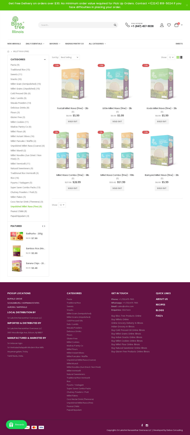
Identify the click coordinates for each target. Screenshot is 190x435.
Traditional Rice (20, 69)
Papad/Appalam (20, 216)
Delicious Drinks (20, 107)
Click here (126, 310)
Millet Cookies (20, 122)
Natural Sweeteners (22, 168)
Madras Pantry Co (21, 126)
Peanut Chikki (19, 211)
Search (115, 25)
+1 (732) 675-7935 (126, 299)
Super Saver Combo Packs (25, 187)
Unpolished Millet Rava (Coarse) (28, 145)
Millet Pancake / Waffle (23, 141)
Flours (15, 112)
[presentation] (42, 226)
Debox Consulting (175, 430)
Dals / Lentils (18, 98)
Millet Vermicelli (20, 163)
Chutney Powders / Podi (24, 192)
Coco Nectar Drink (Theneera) (27, 201)
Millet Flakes (18, 196)
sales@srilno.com (125, 306)
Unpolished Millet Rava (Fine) (26, 206)
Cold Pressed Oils (21, 93)
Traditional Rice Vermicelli (25, 173)
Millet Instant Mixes (22, 136)
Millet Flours (18, 131)
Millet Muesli (18, 150)
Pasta (15, 64)
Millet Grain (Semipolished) (26, 83)
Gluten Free (18, 117)
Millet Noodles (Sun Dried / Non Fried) (26, 157)
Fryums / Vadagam (21, 182)
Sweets (16, 74)
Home (8, 51)
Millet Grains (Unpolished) (25, 88)
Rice (15, 177)
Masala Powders (21, 102)
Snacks (16, 79)
